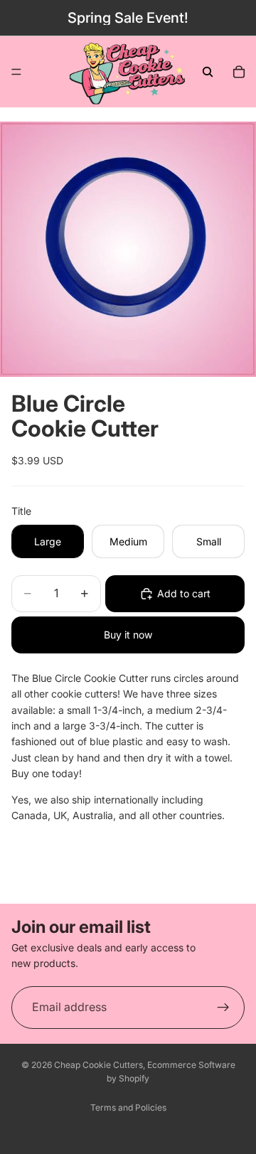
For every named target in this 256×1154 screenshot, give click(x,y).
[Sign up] (223, 1007)
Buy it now (128, 635)
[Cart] (239, 71)
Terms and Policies (128, 1107)
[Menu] (16, 71)
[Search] (207, 71)
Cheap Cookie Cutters (98, 1064)
